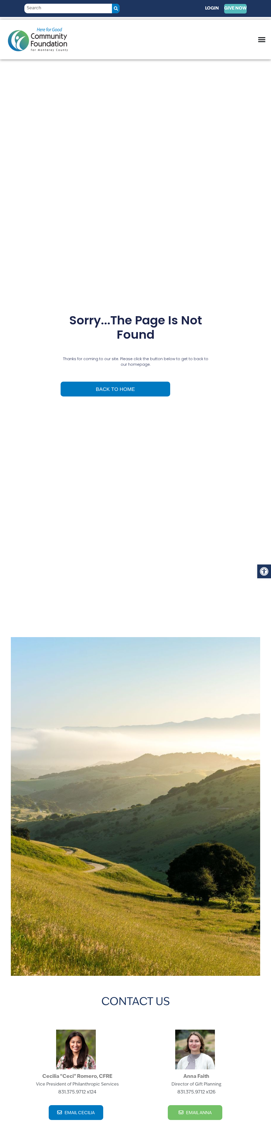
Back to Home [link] (115, 389)
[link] (264, 571)
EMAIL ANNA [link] (199, 1113)
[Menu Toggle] (262, 39)
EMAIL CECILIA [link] (80, 1113)
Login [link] (212, 8)
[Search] (116, 8)
